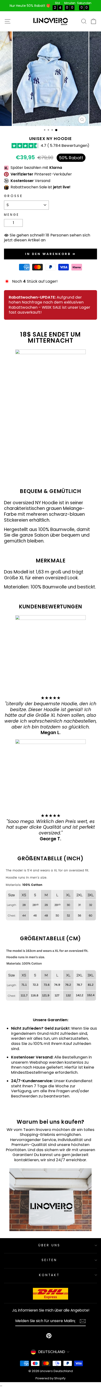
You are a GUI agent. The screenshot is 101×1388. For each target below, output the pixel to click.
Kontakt (49, 1275)
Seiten (49, 1260)
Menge (11, 215)
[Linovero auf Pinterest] (48, 1335)
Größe (13, 196)
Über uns (49, 1245)
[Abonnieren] (83, 1321)
